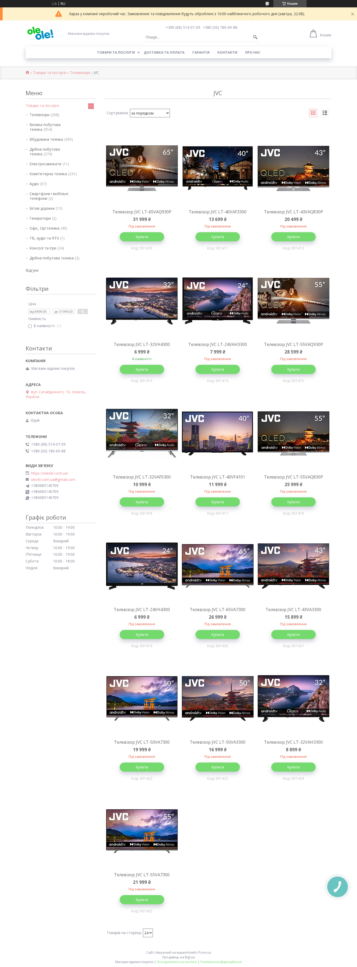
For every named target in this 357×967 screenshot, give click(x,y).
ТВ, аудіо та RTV (44, 238)
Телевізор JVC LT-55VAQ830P (293, 477)
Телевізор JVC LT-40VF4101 (217, 477)
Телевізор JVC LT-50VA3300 (217, 742)
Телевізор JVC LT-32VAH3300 (293, 742)
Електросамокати (45, 163)
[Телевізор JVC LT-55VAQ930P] (293, 301)
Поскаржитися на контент (177, 962)
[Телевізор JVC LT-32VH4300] (142, 301)
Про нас (252, 52)
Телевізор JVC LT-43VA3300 (293, 609)
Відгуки (32, 270)
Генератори (40, 218)
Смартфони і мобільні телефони (49, 196)
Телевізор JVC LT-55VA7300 (142, 874)
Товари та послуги (116, 52)
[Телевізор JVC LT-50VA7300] (142, 698)
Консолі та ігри (43, 248)
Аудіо (34, 183)
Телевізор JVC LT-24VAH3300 (217, 344)
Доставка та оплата (164, 52)
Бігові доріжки (42, 208)
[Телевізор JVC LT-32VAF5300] (142, 433)
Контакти (227, 52)
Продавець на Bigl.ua (178, 957)
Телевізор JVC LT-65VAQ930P (141, 211)
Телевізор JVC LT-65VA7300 (217, 609)
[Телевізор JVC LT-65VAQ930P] (142, 168)
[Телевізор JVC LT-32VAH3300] (293, 698)
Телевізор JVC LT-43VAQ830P (293, 211)
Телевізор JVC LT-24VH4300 (142, 609)
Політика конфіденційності (221, 962)
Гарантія (201, 52)
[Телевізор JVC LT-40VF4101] (218, 433)
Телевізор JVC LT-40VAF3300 (217, 211)
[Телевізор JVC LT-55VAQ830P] (293, 433)
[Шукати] (255, 37)
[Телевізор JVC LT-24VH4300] (142, 566)
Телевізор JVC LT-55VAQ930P (293, 344)
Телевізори (80, 73)
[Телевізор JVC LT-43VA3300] (293, 566)
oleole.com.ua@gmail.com (53, 479)
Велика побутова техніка (45, 127)
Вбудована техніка (46, 139)
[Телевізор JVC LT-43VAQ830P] (293, 168)
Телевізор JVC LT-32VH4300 (142, 344)
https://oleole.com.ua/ (49, 473)
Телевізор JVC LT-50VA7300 (142, 742)
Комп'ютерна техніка (48, 173)
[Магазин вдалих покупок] (40, 33)
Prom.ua (204, 952)
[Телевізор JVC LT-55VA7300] (142, 831)
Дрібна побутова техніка (45, 151)
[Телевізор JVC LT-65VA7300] (218, 566)
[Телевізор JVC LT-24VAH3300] (218, 301)
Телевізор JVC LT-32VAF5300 (142, 477)
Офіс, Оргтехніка (44, 228)
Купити (142, 236)
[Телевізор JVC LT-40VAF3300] (218, 168)
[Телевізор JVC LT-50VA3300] (218, 698)
